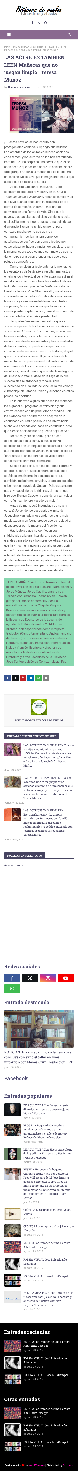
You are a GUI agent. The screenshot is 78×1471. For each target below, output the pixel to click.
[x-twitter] (38, 22)
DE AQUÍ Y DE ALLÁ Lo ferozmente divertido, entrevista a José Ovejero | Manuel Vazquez (46, 1109)
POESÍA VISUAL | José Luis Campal (45, 1276)
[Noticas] (39, 1029)
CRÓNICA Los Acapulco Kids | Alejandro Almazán (48, 1228)
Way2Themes (37, 1465)
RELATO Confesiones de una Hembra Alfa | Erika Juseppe (46, 1245)
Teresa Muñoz (21, 47)
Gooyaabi (68, 1465)
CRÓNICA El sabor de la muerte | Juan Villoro (47, 1212)
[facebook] (32, 22)
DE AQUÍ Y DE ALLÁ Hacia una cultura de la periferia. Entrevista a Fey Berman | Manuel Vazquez (48, 1153)
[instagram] (45, 22)
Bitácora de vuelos (19, 87)
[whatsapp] (12, 988)
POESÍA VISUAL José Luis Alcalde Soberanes (45, 1262)
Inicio (7, 47)
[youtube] (66, 978)
